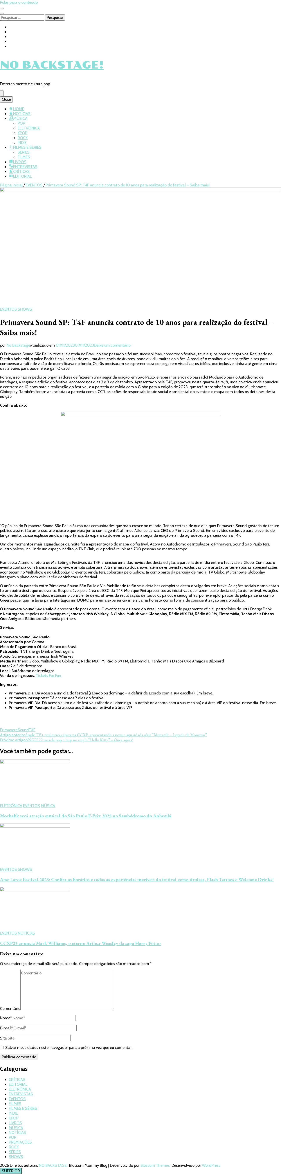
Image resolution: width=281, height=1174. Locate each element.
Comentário (10, 1008)
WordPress (211, 1165)
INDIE (22, 142)
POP (21, 123)
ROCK (23, 137)
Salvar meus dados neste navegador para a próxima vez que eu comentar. (68, 1047)
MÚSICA (20, 118)
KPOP (22, 133)
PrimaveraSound (14, 730)
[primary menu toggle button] (2, 93)
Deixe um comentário (112, 345)
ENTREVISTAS (25, 166)
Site (3, 1038)
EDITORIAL (22, 176)
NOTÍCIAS (22, 113)
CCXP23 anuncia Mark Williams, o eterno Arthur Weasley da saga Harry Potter (80, 943)
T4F (32, 730)
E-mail (6, 1028)
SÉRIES (24, 152)
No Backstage (18, 345)
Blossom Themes (155, 1165)
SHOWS (25, 309)
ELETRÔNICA (29, 128)
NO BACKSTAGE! (52, 65)
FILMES (24, 157)
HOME (18, 108)
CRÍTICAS (21, 171)
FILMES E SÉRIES (27, 147)
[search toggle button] (2, 13)
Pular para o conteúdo (19, 2)
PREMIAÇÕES (20, 1142)
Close (6, 99)
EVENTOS (8, 309)
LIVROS (19, 161)
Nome (6, 1018)
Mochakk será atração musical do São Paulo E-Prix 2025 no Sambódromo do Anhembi (85, 816)
